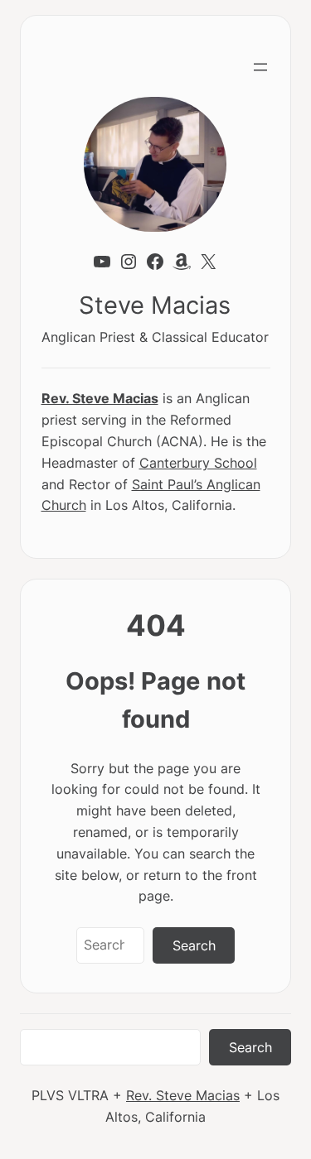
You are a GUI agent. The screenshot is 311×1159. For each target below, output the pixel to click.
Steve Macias (155, 305)
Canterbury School (198, 462)
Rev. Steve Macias (99, 398)
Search (194, 945)
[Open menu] (260, 67)
